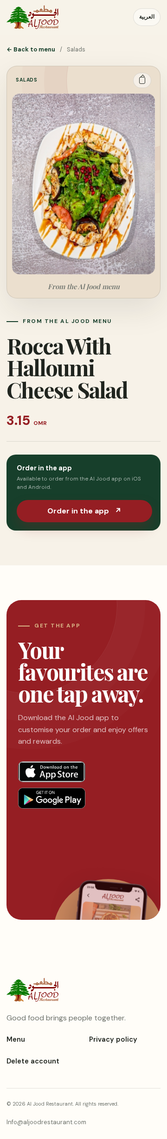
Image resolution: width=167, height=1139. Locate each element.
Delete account (32, 1061)
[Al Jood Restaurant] (32, 17)
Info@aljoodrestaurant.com (46, 1122)
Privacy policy (113, 1039)
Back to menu (30, 49)
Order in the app (84, 511)
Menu (15, 1039)
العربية (146, 16)
